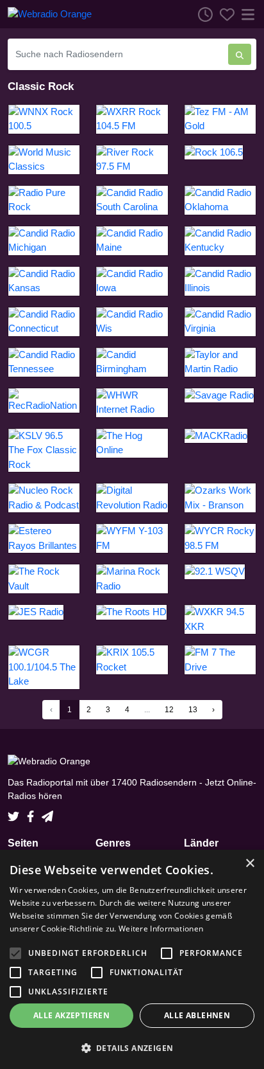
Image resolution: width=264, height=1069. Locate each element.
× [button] (249, 863)
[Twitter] (16, 812)
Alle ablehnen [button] (197, 1015)
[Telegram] (47, 812)
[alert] (132, 959)
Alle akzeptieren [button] (71, 1015)
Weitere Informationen (161, 928)
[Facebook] (33, 812)
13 (192, 709)
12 (169, 709)
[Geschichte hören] (202, 14)
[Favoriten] (224, 14)
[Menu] (245, 14)
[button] (132, 1047)
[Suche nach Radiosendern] (239, 54)
